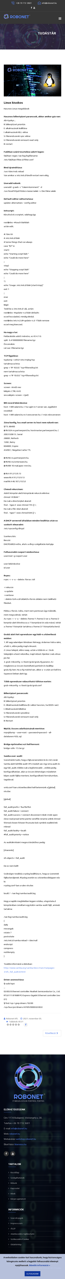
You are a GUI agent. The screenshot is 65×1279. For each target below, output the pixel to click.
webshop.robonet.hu (26, 1139)
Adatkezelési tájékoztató (22, 1234)
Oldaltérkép (16, 1244)
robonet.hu (14, 1133)
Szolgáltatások (17, 1178)
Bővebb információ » (39, 1265)
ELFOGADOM (32, 1274)
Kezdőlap (15, 1172)
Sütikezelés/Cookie (20, 1239)
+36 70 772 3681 (24, 3)
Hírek (13, 1193)
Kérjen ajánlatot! (18, 1199)
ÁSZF (13, 1228)
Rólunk (14, 1183)
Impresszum (17, 1223)
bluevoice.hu (20, 1144)
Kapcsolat (15, 1188)
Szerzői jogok (17, 1218)
